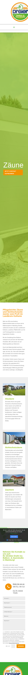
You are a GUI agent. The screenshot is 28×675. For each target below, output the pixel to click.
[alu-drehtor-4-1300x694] (14, 486)
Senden (21, 646)
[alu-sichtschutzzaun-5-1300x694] (14, 443)
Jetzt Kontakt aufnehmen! (10, 172)
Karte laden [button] (14, 536)
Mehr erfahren (14, 533)
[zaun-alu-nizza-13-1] (14, 395)
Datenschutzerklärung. (14, 643)
